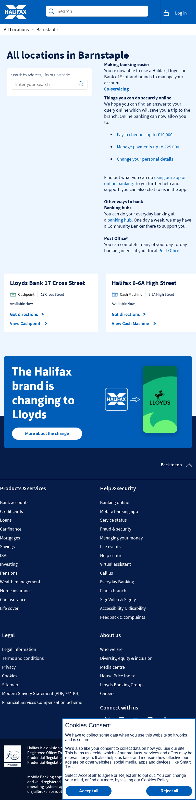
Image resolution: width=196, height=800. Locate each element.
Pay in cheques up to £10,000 (145, 134)
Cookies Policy (154, 780)
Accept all (88, 791)
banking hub (119, 220)
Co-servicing (116, 89)
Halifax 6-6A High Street (144, 283)
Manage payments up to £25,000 (148, 147)
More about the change (47, 433)
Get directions (27, 314)
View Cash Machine (131, 323)
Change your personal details (145, 159)
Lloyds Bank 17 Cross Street (47, 283)
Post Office (168, 250)
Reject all (169, 791)
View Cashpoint (26, 323)
